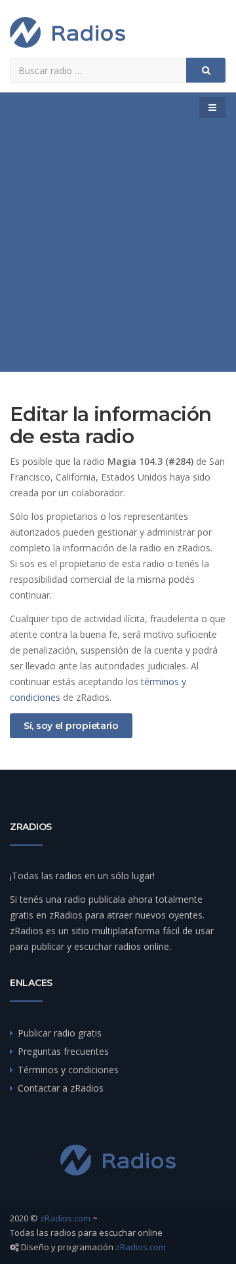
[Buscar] (206, 70)
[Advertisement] (118, 247)
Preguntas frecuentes (63, 1051)
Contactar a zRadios (61, 1088)
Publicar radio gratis (60, 1033)
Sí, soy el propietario (71, 726)
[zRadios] (67, 32)
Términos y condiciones (68, 1069)
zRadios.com (65, 1218)
